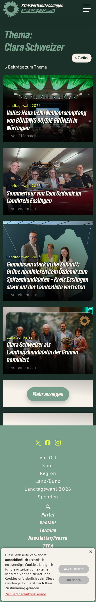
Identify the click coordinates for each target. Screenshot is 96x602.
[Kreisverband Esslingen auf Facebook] (47, 444)
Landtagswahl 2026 (23, 105)
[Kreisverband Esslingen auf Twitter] (37, 445)
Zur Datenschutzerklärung (25, 594)
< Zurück (81, 57)
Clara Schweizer (20, 337)
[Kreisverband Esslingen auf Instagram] (58, 444)
